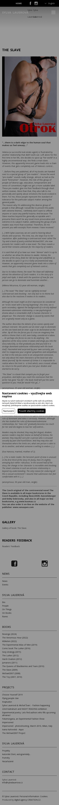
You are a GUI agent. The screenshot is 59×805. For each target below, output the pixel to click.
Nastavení (8, 411)
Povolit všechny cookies (31, 411)
